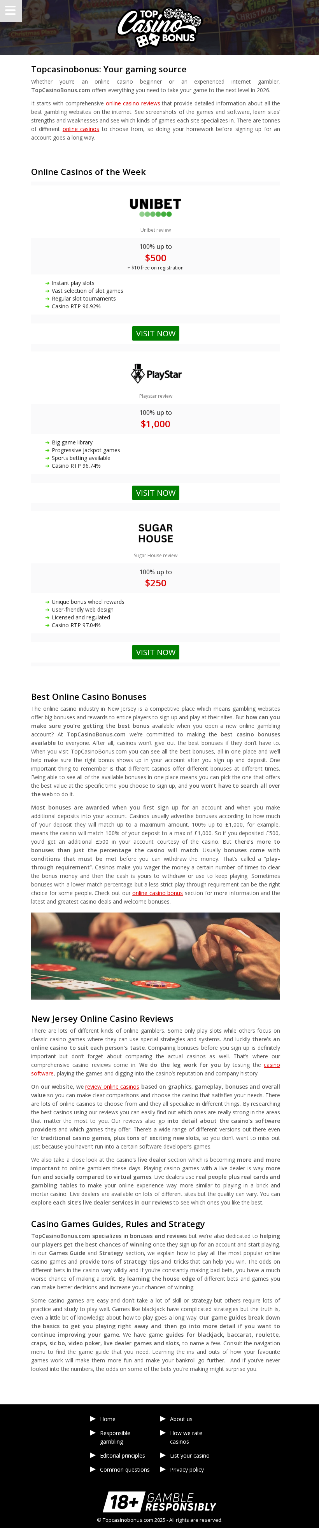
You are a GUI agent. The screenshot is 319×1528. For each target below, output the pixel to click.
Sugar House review (155, 555)
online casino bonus (157, 893)
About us (181, 1419)
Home (108, 1419)
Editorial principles (122, 1455)
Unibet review (155, 230)
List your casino (190, 1455)
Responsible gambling (115, 1437)
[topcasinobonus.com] (159, 27)
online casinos (81, 129)
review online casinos (112, 1086)
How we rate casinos (186, 1437)
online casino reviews (133, 103)
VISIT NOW (155, 652)
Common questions (125, 1469)
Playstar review (155, 396)
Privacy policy (187, 1469)
